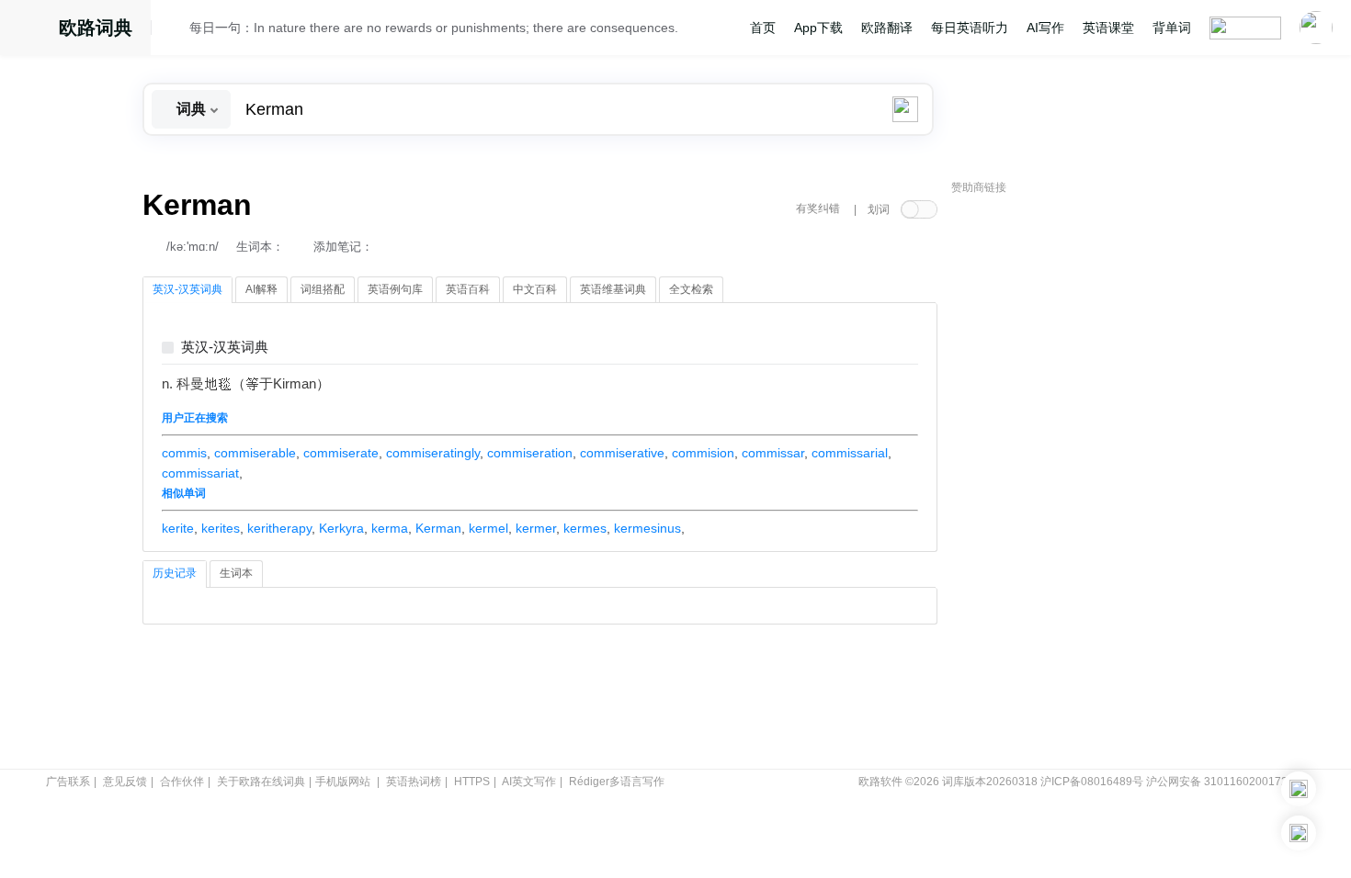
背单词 (1171, 27)
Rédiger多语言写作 (616, 781)
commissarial (850, 452)
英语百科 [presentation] (468, 289)
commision (703, 452)
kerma (389, 528)
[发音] (175, 30)
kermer (536, 528)
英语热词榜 (413, 781)
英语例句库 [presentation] (395, 289)
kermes (585, 528)
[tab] (187, 290)
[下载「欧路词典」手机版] (1298, 788)
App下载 (818, 27)
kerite (178, 528)
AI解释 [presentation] (261, 289)
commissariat (200, 473)
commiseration (530, 452)
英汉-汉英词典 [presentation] (187, 289)
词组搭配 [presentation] (323, 289)
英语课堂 (1108, 27)
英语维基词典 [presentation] (613, 289)
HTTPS (472, 781)
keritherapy (279, 528)
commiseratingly (433, 452)
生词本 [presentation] (236, 573)
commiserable (255, 452)
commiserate (341, 452)
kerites (220, 528)
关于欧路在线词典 (261, 781)
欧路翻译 (887, 27)
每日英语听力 (969, 27)
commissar (773, 452)
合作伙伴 (182, 781)
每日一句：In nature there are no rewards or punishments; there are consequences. (433, 27)
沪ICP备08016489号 (1091, 781)
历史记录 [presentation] (175, 573)
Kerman (438, 528)
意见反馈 (125, 781)
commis (184, 452)
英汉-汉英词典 (224, 348)
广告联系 (68, 781)
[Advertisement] (1089, 482)
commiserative (622, 452)
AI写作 (1045, 27)
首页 (763, 27)
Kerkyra (341, 528)
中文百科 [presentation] (535, 289)
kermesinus (647, 528)
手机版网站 (342, 781)
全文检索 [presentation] (691, 289)
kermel (488, 528)
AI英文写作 (529, 781)
